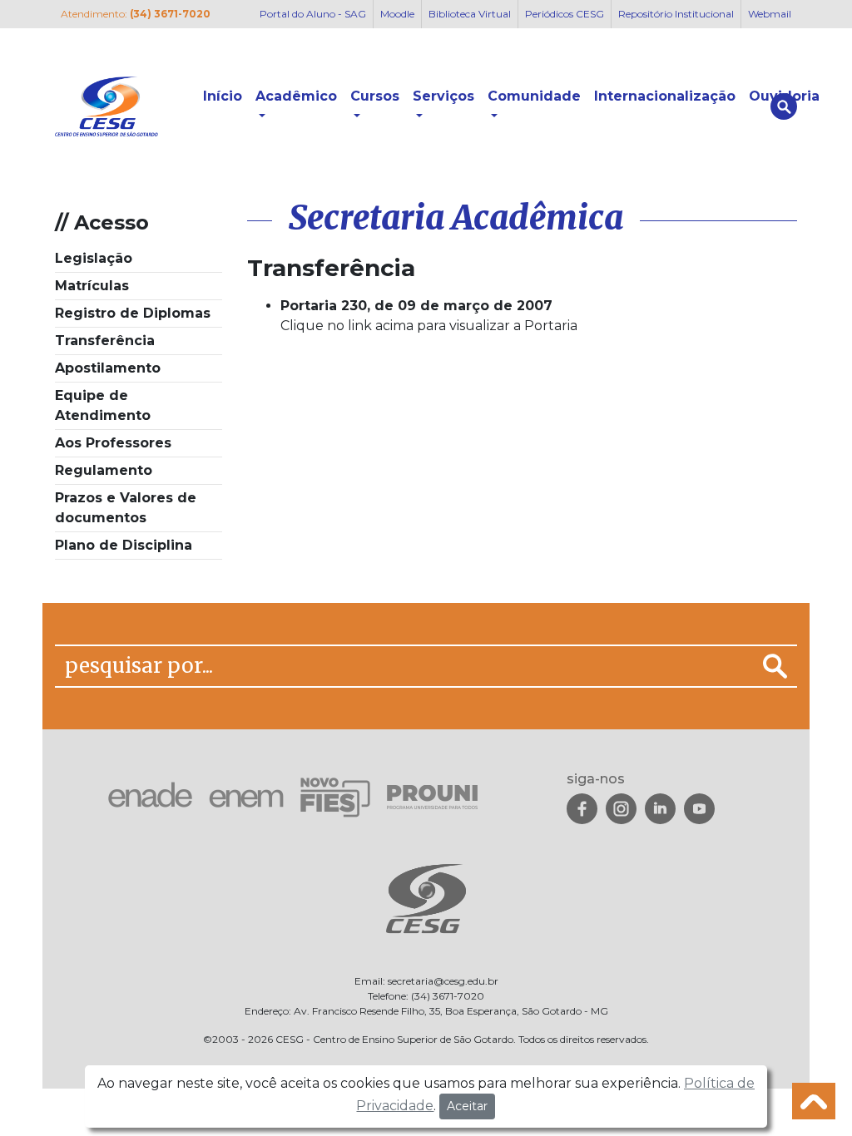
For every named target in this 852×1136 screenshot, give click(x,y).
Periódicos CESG (564, 13)
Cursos (374, 96)
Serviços (443, 96)
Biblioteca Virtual (469, 13)
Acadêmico (296, 96)
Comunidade (534, 96)
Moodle (397, 13)
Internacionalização (665, 96)
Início (222, 96)
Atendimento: (136, 13)
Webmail (769, 13)
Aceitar (467, 1106)
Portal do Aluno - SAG (313, 13)
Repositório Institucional (676, 13)
